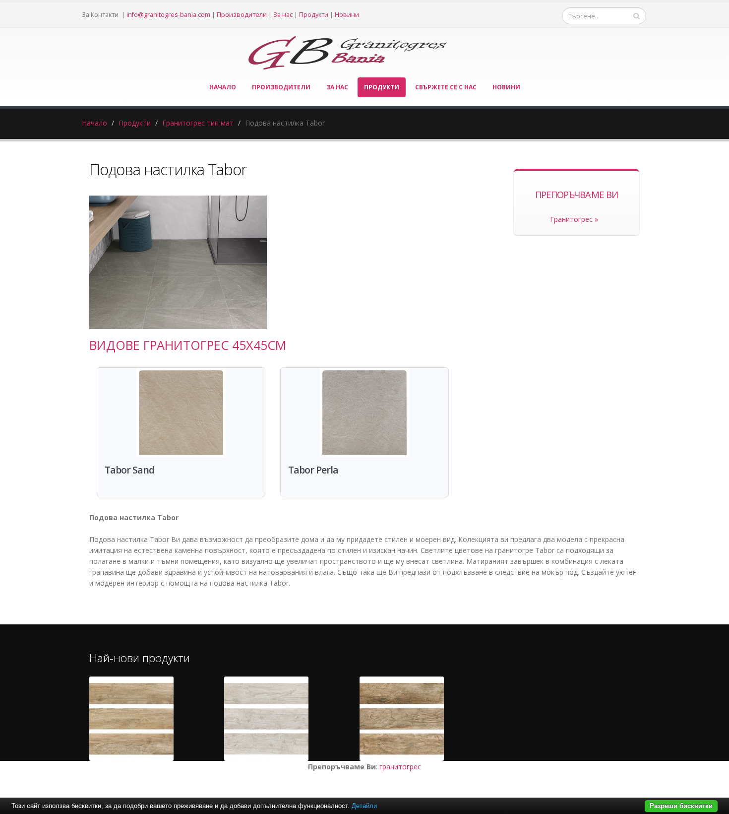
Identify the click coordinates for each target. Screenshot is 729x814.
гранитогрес (400, 766)
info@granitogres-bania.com (168, 14)
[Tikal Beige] (131, 719)
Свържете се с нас (446, 87)
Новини (347, 14)
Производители (242, 14)
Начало (222, 87)
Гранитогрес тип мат (198, 123)
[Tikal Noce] (402, 719)
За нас (283, 14)
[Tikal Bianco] (266, 719)
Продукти (313, 14)
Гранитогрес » (574, 219)
